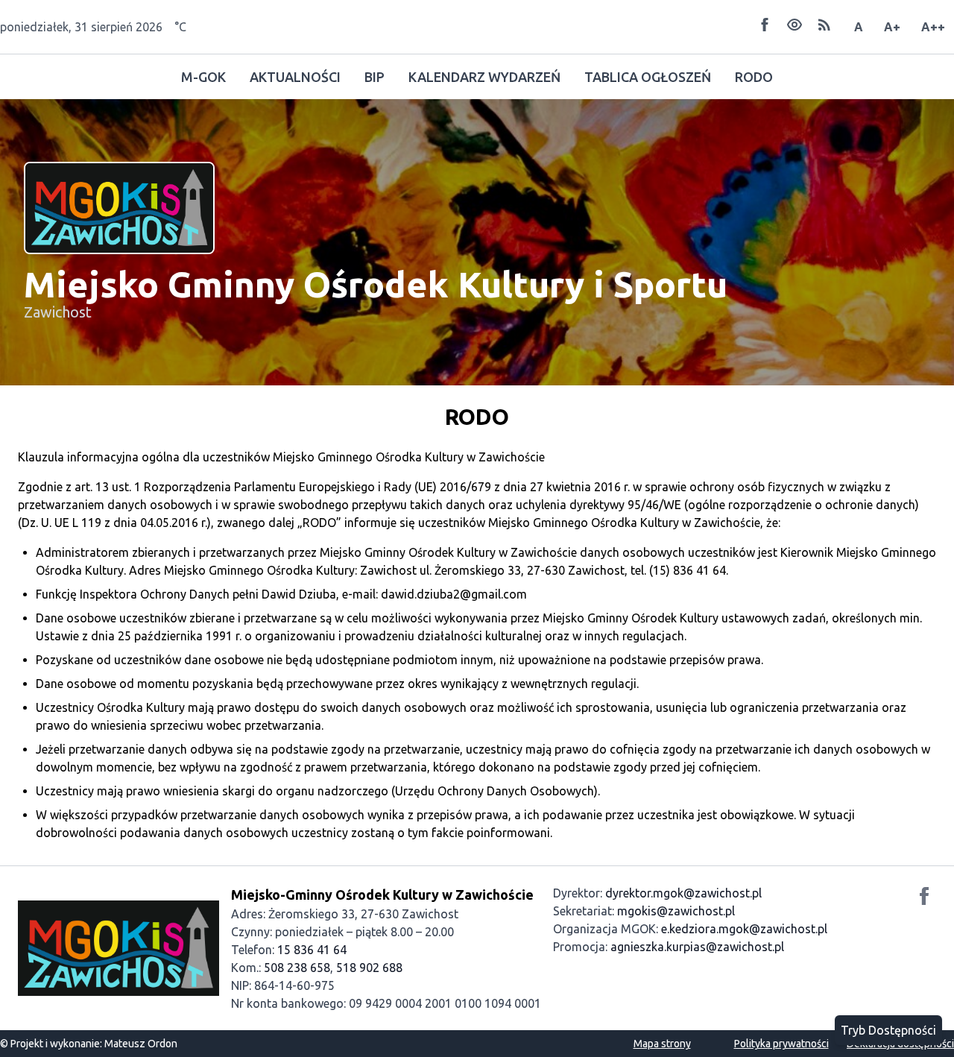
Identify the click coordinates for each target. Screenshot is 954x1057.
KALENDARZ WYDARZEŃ (484, 76)
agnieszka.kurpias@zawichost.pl (697, 946)
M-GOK (203, 76)
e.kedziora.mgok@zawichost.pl (744, 928)
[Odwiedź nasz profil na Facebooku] (924, 898)
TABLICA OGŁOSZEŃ (647, 76)
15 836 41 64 (312, 949)
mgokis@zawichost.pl (676, 911)
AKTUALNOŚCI (295, 76)
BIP (374, 76)
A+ (892, 27)
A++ (933, 27)
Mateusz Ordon (140, 1044)
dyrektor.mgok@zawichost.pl (683, 893)
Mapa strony (662, 1044)
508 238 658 (297, 967)
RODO (754, 76)
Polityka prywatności (781, 1044)
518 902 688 (369, 967)
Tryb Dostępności (888, 1030)
